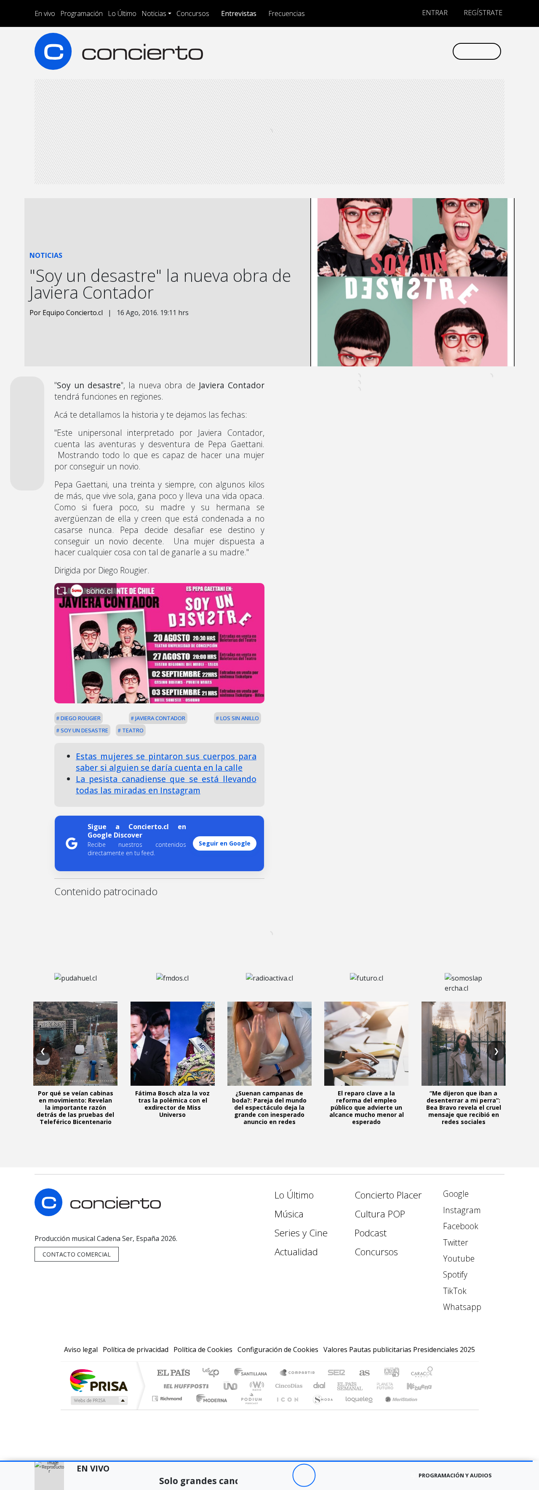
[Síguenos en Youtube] (404, 51)
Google (455, 1193)
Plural (249, 1409)
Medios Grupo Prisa (98, 1400)
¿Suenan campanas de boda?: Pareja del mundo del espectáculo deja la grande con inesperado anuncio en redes (269, 1107)
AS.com (363, 1373)
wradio (255, 1386)
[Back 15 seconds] (280, 1475)
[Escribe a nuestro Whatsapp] (445, 51)
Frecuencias (286, 13)
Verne (367, 1386)
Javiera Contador (159, 718)
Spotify (454, 1274)
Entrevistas (238, 13)
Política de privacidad (135, 1349)
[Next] (350, 1475)
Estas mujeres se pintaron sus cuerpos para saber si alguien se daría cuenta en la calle (166, 761)
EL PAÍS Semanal (342, 1386)
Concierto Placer (388, 1194)
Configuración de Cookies (277, 1349)
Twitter (454, 1242)
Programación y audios (455, 1475)
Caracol (422, 1373)
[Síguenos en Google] (348, 51)
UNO (231, 1386)
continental (319, 1386)
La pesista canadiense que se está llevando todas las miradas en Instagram (166, 784)
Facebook (459, 1226)
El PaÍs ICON (286, 1409)
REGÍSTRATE (482, 12)
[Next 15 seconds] (327, 1475)
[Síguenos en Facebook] (376, 51)
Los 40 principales (213, 1373)
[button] (266, 1461)
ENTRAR (434, 12)
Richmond (168, 1409)
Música (289, 1213)
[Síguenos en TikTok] (431, 51)
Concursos (192, 13)
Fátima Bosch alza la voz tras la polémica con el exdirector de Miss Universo (172, 1103)
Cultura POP (380, 1213)
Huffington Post (184, 1386)
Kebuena (423, 1386)
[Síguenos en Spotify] (418, 51)
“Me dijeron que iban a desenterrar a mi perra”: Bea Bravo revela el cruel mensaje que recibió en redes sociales (463, 1107)
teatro (132, 730)
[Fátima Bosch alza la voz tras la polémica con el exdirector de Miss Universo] (173, 1044)
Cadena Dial (392, 1386)
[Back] (257, 1475)
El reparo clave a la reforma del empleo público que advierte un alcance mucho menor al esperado (366, 1107)
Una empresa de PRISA (98, 1380)
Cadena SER (336, 1373)
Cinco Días (288, 1386)
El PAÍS (173, 1373)
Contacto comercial (77, 1254)
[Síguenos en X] (390, 51)
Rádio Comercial (434, 1409)
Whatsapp (461, 1306)
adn (391, 1373)
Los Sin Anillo (239, 718)
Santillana (253, 1373)
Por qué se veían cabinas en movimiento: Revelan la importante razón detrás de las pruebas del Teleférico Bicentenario (75, 1107)
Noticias (153, 13)
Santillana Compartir (298, 1373)
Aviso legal (81, 1349)
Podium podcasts (168, 1396)
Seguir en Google (225, 843)
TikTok (454, 1290)
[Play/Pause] (303, 1475)
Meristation (397, 1409)
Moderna (209, 1409)
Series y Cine (301, 1232)
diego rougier (80, 718)
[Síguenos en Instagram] (362, 51)
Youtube (458, 1258)
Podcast (371, 1232)
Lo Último (122, 13)
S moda (320, 1409)
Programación (81, 13)
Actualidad (296, 1251)
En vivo (45, 13)
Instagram (461, 1210)
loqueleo (356, 1409)
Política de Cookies (202, 1349)
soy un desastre (83, 730)
